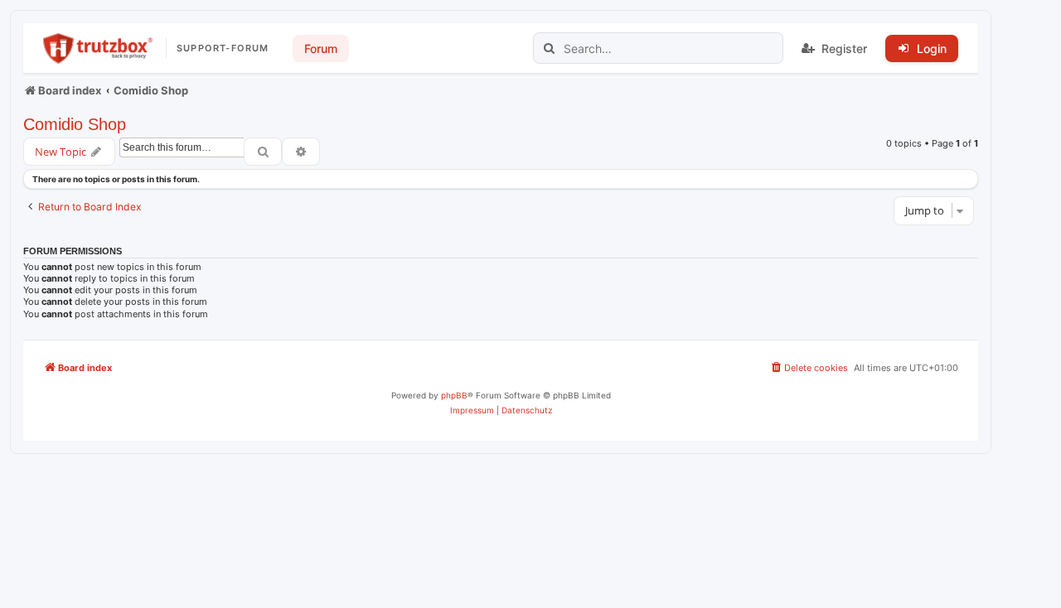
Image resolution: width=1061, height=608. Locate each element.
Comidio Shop (74, 124)
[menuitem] (808, 368)
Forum (320, 48)
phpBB (454, 395)
